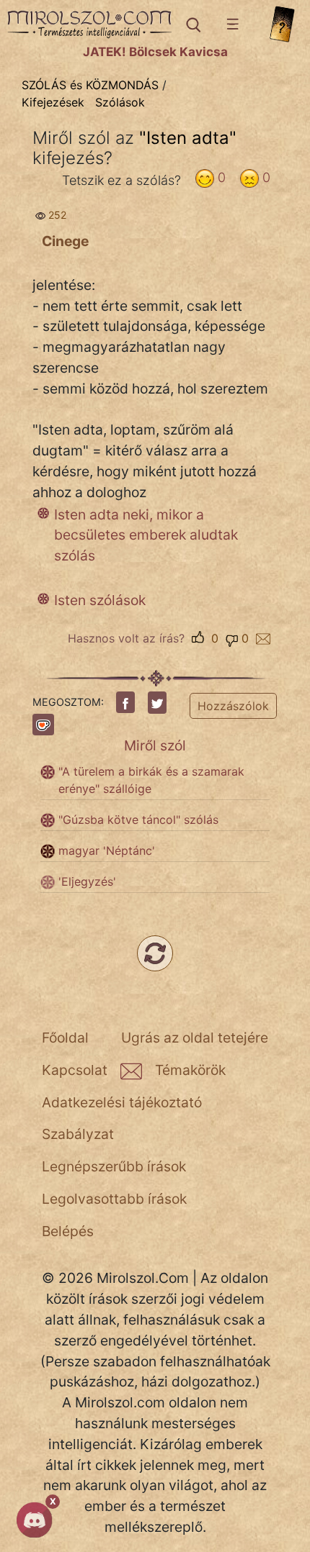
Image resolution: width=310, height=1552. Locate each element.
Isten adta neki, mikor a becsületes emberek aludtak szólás (146, 535)
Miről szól (155, 745)
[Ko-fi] (43, 724)
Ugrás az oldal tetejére (194, 1037)
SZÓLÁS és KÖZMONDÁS (90, 85)
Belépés (68, 1231)
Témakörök (190, 1070)
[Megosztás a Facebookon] (125, 702)
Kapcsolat (74, 1070)
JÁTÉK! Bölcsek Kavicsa (155, 52)
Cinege (65, 241)
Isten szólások (100, 600)
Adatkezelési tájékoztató (122, 1102)
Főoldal (65, 1037)
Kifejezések (53, 102)
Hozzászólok (233, 706)
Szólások (120, 102)
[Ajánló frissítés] (155, 953)
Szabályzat (78, 1134)
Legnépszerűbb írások (114, 1166)
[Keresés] (193, 24)
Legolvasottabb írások (114, 1198)
